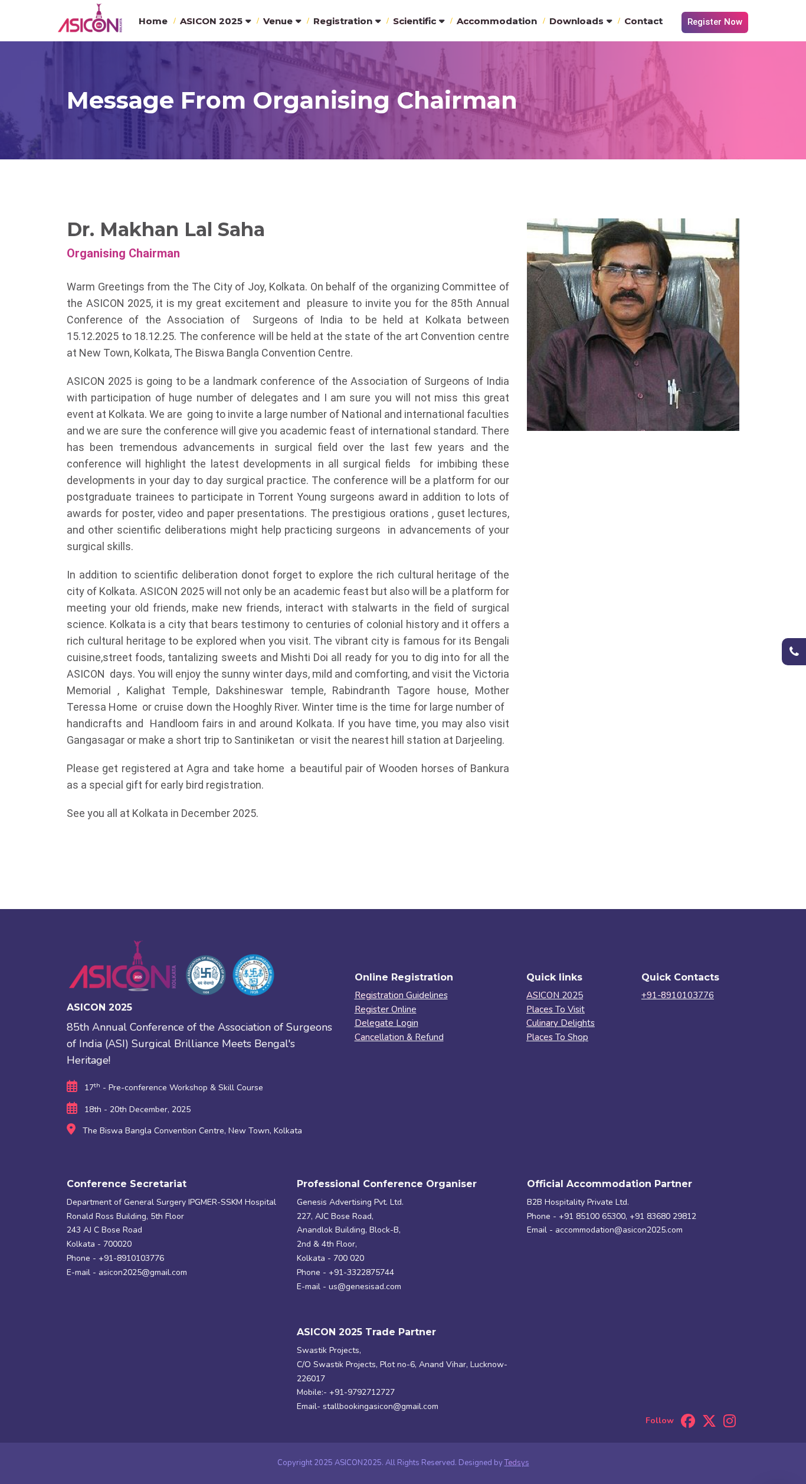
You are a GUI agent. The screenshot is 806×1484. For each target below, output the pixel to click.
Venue (278, 21)
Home (153, 21)
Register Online (386, 1009)
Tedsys (516, 1462)
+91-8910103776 (677, 995)
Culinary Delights (560, 1023)
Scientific (414, 21)
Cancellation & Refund (399, 1037)
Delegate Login (386, 1023)
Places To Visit (555, 1009)
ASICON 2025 (211, 21)
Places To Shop (557, 1037)
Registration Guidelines (401, 995)
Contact (643, 21)
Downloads (576, 21)
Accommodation (497, 21)
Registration (342, 21)
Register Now (714, 22)
